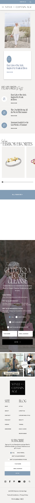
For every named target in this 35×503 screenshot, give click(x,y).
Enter (16, 342)
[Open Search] (30, 2)
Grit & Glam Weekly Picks (19, 327)
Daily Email (22, 317)
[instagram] (5, 481)
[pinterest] (14, 481)
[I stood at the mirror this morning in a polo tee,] (29, 358)
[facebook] (9, 482)
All (13, 317)
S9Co (17, 499)
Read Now (10, 72)
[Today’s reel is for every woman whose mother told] (29, 370)
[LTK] (24, 482)
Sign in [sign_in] (22, 1)
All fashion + (17, 194)
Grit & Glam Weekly (19, 322)
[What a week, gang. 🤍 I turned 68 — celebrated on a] (11, 365)
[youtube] (19, 481)
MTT (22, 499)
